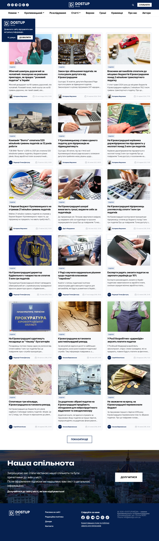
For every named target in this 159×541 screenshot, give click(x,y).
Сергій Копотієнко (118, 357)
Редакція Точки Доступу (22, 162)
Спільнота (144, 5)
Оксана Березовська (70, 357)
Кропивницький (33, 13)
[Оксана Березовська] (60, 358)
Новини (12, 13)
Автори (146, 13)
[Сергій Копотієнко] (109, 358)
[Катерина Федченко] (11, 96)
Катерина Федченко (20, 96)
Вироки (90, 13)
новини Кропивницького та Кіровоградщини (133, 512)
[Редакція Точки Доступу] (11, 162)
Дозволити (25, 37)
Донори (48, 521)
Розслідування (58, 13)
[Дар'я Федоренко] (60, 228)
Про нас (132, 13)
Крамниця (117, 13)
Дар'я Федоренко (69, 228)
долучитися (129, 477)
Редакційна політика (54, 517)
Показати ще (79, 439)
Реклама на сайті (52, 512)
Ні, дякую (11, 37)
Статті (75, 13)
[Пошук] (133, 5)
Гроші (103, 13)
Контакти (49, 526)
